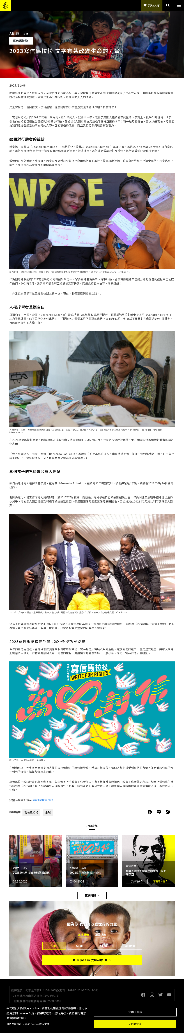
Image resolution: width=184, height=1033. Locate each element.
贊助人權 (154, 5)
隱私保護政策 (14, 1024)
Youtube (169, 994)
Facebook (143, 994)
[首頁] (5, 5)
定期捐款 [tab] (83, 934)
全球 (48, 812)
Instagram (151, 994)
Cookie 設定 (135, 1012)
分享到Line (159, 812)
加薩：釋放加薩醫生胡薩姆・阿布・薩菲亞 (147, 872)
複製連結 (168, 812)
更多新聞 (90, 895)
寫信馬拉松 (31, 812)
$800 (79, 946)
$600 (54, 946)
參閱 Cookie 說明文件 (37, 1024)
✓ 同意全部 (135, 1023)
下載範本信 (159, 881)
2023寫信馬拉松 (43, 800)
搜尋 (167, 5)
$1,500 (104, 946)
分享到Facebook (150, 812)
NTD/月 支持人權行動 (90, 960)
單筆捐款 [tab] (100, 934)
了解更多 (136, 881)
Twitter (160, 994)
